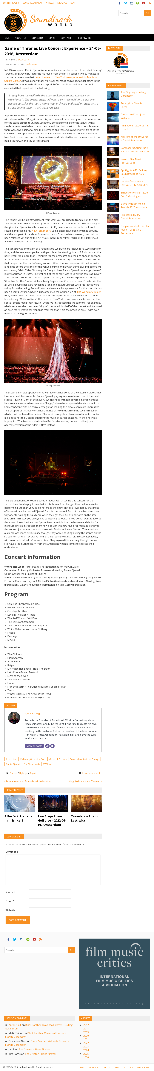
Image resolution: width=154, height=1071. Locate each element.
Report (33, 773)
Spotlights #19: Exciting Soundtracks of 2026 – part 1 (134, 174)
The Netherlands (32, 764)
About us (20, 37)
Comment (13, 851)
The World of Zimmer (89, 292)
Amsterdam (11, 759)
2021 (86, 1039)
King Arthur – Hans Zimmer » (85, 781)
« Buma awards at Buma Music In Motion (27, 781)
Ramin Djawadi (13, 764)
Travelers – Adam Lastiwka (84, 818)
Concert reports (11, 3)
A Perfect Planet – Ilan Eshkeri (18, 818)
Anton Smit (32, 714)
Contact (66, 37)
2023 (86, 1046)
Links (52, 37)
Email (10, 901)
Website (10, 910)
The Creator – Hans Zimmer (34, 1049)
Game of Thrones (58, 759)
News (73, 3)
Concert (13, 773)
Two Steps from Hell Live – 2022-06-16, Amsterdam (52, 820)
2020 (86, 1035)
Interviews (62, 3)
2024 (86, 1050)
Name (10, 892)
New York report (41, 230)
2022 (86, 1043)
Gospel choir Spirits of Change (84, 759)
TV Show (47, 764)
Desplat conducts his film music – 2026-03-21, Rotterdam (135, 229)
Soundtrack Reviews (32, 3)
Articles (50, 3)
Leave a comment (91, 773)
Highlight (23, 773)
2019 (86, 1032)
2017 (86, 1025)
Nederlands (84, 37)
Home (6, 37)
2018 (86, 1028)
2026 (86, 1057)
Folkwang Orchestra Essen (33, 759)
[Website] (47, 746)
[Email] (52, 746)
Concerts (37, 37)
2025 (86, 1053)
